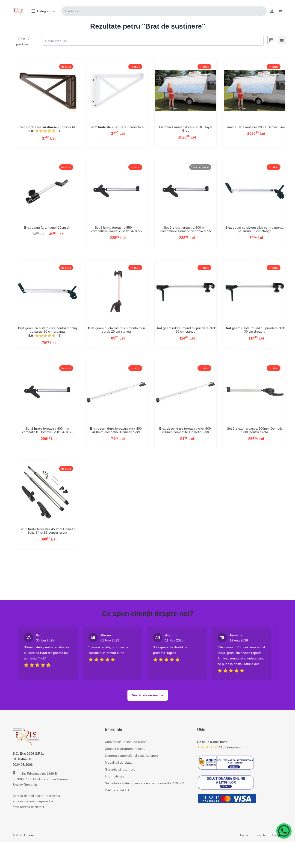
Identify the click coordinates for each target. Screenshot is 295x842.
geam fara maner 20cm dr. (47, 227)
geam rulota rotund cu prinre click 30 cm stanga (186, 329)
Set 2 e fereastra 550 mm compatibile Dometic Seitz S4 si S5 (116, 229)
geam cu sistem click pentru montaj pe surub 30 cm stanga (254, 229)
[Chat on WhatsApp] (284, 831)
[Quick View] (35, 97)
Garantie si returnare (120, 769)
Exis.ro (29, 835)
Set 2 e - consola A (116, 127)
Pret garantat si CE (119, 790)
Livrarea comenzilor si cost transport (131, 755)
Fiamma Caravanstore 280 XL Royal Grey (185, 128)
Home (244, 835)
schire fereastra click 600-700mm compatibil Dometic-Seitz (185, 430)
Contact (277, 835)
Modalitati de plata (118, 762)
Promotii (260, 835)
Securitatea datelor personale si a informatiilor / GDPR (144, 783)
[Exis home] (18, 11)
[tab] (271, 41)
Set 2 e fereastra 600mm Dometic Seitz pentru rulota (255, 430)
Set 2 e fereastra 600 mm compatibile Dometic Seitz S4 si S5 (185, 229)
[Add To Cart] (47, 97)
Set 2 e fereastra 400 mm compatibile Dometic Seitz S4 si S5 (47, 430)
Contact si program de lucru (125, 748)
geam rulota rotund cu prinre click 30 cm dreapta (255, 329)
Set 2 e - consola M (47, 127)
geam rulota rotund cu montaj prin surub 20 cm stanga (116, 329)
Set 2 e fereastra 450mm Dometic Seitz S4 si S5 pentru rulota (47, 530)
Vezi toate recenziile (147, 695)
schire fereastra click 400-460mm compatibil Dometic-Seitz (116, 430)
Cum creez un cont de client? (126, 742)
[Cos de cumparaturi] (280, 11)
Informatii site (114, 776)
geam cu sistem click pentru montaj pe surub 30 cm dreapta (47, 329)
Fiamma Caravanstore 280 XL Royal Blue (254, 127)
